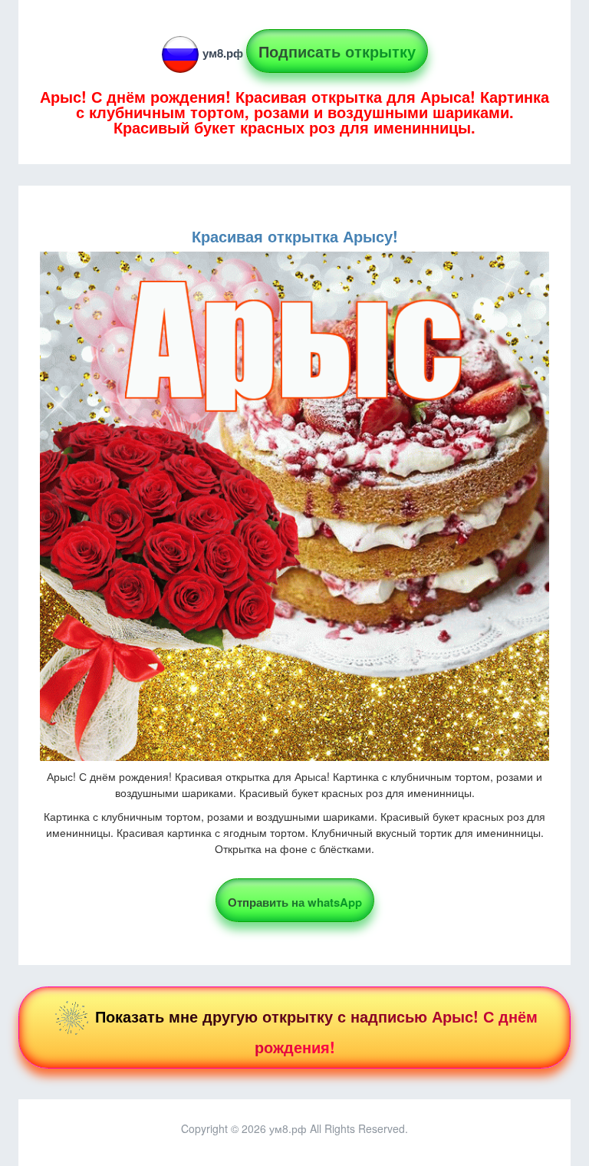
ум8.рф (222, 52)
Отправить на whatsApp (295, 902)
